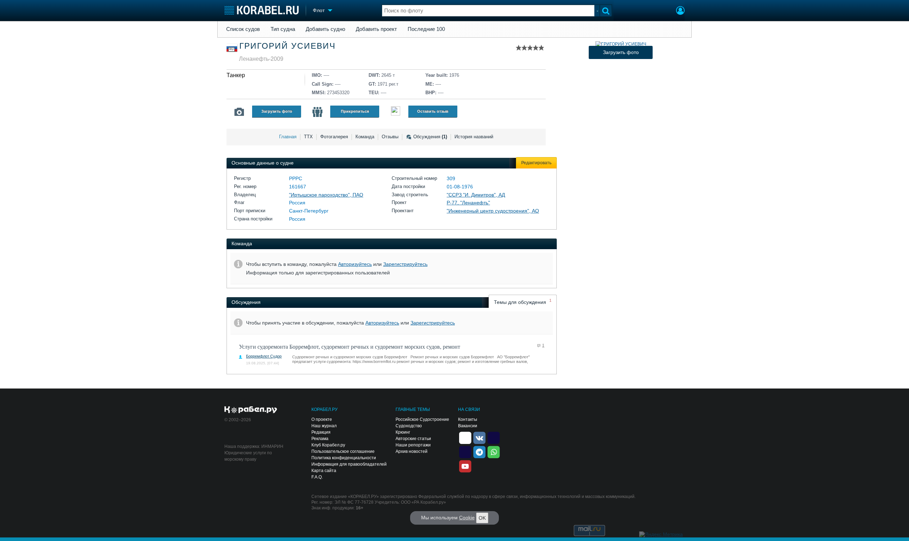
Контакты (467, 419)
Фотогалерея (334, 136)
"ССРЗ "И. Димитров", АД (476, 195)
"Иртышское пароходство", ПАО (326, 195)
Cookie (467, 517)
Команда (364, 136)
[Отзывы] (395, 111)
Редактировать (536, 162)
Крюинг (403, 432)
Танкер (236, 75)
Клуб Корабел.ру (328, 445)
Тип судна (283, 29)
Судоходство (409, 425)
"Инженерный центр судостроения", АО (493, 211)
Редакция (321, 432)
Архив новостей (412, 451)
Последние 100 (426, 29)
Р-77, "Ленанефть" (468, 202)
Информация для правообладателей (349, 464)
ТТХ (308, 136)
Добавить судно (325, 29)
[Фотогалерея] (239, 112)
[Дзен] (465, 437)
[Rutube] (493, 437)
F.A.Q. (317, 477)
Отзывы (390, 136)
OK (482, 518)
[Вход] (680, 11)
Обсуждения (430, 136)
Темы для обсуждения (522, 301)
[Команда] (317, 112)
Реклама (319, 438)
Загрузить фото (276, 111)
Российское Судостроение (422, 419)
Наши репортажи (413, 445)
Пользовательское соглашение (343, 451)
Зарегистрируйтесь (405, 264)
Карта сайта (323, 470)
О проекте (321, 419)
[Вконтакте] (479, 437)
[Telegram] (479, 451)
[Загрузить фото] (620, 44)
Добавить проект (376, 29)
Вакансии (467, 425)
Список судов (243, 29)
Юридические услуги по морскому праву (248, 456)
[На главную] (261, 10)
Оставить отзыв (432, 111)
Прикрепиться (355, 111)
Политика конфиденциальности (343, 457)
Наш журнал (324, 425)
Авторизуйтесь (355, 264)
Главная (287, 136)
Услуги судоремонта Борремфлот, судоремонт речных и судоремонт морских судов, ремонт (349, 347)
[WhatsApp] (493, 451)
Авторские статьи (413, 438)
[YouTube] (465, 466)
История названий (473, 136)
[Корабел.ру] (250, 410)
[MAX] (465, 451)
